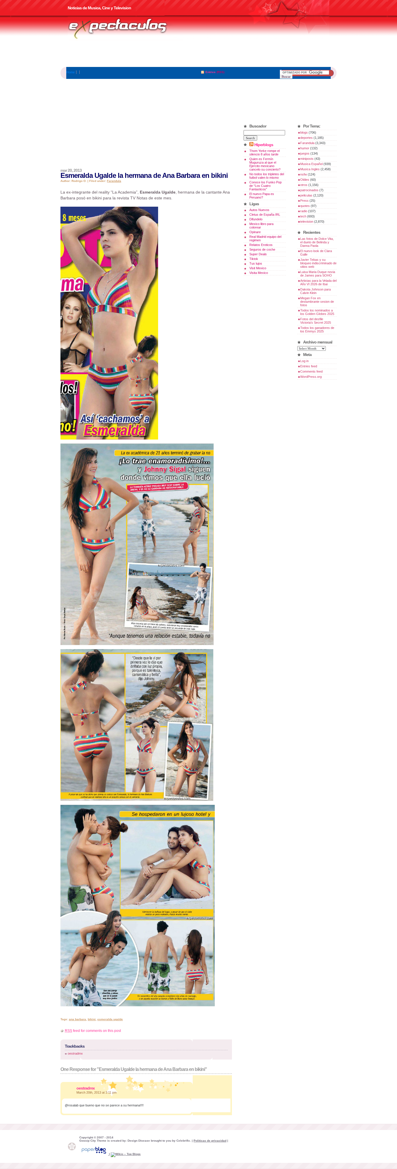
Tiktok (253, 259)
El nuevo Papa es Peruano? (261, 195)
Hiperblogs (263, 144)
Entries (210, 72)
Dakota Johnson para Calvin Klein (315, 291)
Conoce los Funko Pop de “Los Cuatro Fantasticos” (265, 185)
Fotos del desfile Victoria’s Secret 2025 (315, 320)
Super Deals (258, 254)
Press (304, 200)
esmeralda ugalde (110, 1019)
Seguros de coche (262, 249)
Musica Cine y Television (125, 28)
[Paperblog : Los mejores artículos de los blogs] (94, 1154)
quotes (305, 206)
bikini (92, 1019)
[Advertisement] (198, 54)
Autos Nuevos (259, 210)
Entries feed (308, 366)
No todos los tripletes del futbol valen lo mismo (266, 175)
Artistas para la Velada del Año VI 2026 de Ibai (318, 282)
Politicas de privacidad (210, 1140)
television (306, 221)
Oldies (304, 179)
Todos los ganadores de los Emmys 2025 (317, 329)
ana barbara (77, 1019)
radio (303, 211)
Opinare (255, 232)
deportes (306, 137)
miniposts (307, 158)
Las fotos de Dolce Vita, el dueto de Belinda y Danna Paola (317, 242)
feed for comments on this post (93, 1031)
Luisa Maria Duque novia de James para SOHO (317, 273)
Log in (304, 361)
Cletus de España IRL (264, 214)
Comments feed (311, 371)
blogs (304, 132)
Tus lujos (255, 263)
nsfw (303, 174)
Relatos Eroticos (261, 245)
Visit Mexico (257, 268)
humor (304, 148)
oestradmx (75, 1053)
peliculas (306, 195)
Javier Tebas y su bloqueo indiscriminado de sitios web (318, 263)
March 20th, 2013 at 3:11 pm (96, 1092)
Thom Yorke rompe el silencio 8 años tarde (264, 152)
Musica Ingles (310, 169)
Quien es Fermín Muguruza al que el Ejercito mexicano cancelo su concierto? (264, 164)
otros (303, 185)
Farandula (114, 181)
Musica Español (311, 164)
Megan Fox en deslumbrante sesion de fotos (317, 301)
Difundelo (255, 219)
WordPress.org (311, 376)
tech (303, 216)
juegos (305, 153)
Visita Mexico (258, 272)
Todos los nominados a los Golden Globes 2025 (317, 312)
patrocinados (309, 190)
